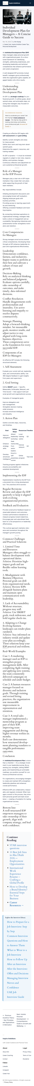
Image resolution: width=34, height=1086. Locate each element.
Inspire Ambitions (14, 3)
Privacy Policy (8, 1082)
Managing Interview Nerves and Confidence (17, 982)
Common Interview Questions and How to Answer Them (17, 940)
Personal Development (9, 46)
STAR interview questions (18, 847)
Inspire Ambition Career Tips (20, 44)
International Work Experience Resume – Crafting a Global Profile (17, 875)
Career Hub (7, 44)
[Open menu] (30, 3)
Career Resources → (16, 904)
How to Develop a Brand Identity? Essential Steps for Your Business (18, 892)
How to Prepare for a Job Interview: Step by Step (18, 926)
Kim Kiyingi (17, 41)
